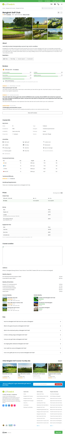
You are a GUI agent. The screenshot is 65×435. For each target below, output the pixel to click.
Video (6, 59)
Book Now (58, 432)
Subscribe (58, 384)
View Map (12, 59)
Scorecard (30, 59)
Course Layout (21, 59)
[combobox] (52, 8)
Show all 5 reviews (32, 113)
